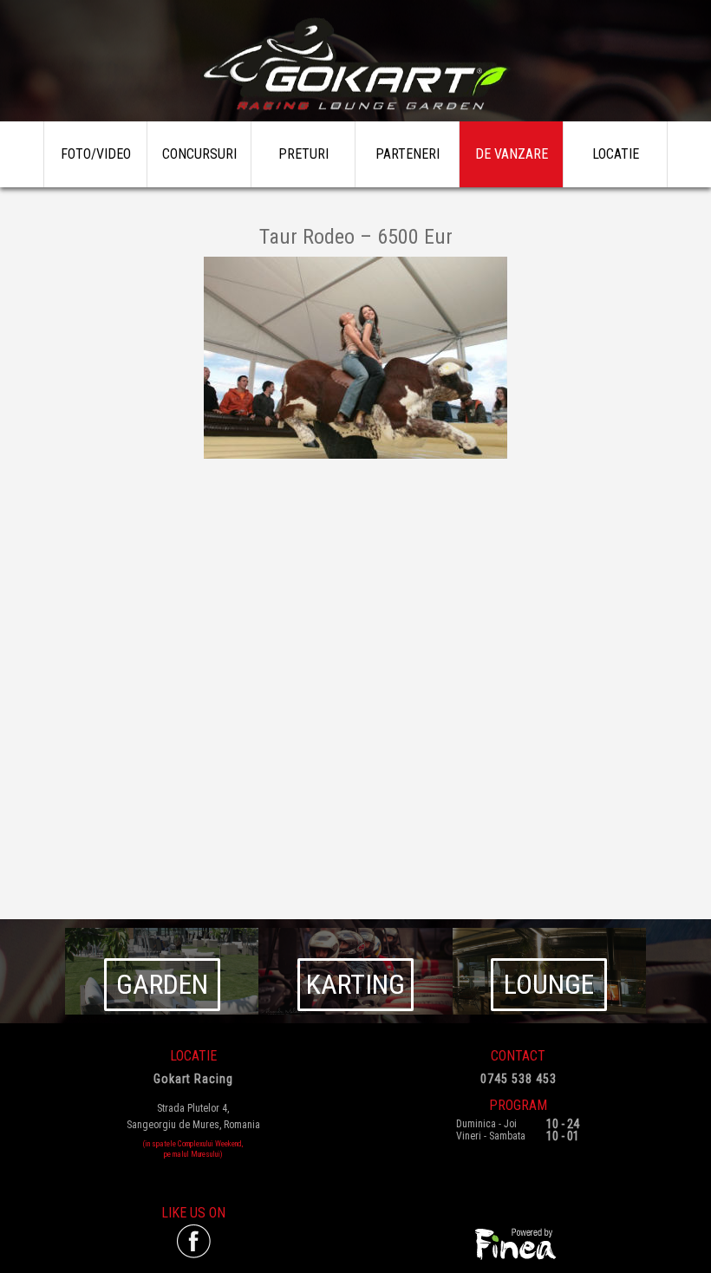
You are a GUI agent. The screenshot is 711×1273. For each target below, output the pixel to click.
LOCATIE (615, 154)
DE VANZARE (511, 154)
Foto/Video (96, 154)
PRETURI (303, 154)
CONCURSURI (199, 154)
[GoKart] (355, 65)
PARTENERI (407, 154)
